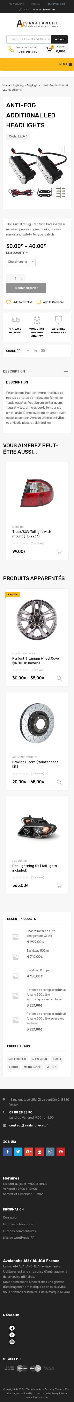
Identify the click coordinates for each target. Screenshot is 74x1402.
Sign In (37, 9)
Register (49, 9)
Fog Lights (33, 85)
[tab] (37, 371)
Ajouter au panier (26, 288)
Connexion (10, 1217)
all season (39, 1059)
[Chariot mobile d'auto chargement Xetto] (15, 944)
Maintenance (32, 1067)
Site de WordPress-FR (18, 1238)
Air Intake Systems (24, 757)
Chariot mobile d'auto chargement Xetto (41, 933)
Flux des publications (18, 1224)
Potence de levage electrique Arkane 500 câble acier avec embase (46, 1018)
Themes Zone (63, 1389)
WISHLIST (36, 3)
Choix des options (59, 678)
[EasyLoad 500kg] (15, 963)
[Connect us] (7, 1151)
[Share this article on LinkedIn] (34, 350)
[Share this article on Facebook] (27, 350)
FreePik (27, 1393)
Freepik (56, 1393)
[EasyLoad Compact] (15, 983)
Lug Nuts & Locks (23, 653)
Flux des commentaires (19, 1231)
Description (14, 371)
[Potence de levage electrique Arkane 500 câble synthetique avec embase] (15, 1003)
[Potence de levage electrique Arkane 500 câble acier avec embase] (15, 1027)
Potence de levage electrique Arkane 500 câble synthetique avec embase (46, 994)
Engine (57, 1059)
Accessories (17, 1059)
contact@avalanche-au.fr (29, 1125)
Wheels (52, 1067)
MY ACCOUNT (16, 3)
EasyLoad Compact (40, 970)
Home (6, 85)
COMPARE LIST (56, 3)
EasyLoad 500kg (38, 950)
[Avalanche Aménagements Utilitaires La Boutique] (37, 26)
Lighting (18, 85)
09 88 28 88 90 (26, 52)
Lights (13, 1067)
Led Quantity (17, 253)
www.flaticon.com (37, 1397)
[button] (63, 64)
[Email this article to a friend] (42, 350)
